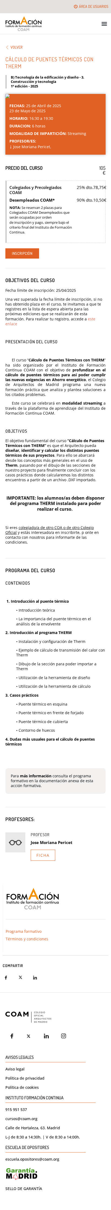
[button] (104, 23)
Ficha (43, 855)
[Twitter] (31, 1036)
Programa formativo (23, 931)
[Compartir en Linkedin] (38, 977)
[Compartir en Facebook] (9, 977)
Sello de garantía (23, 1188)
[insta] (65, 1036)
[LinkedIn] (48, 1036)
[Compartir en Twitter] (24, 977)
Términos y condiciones (27, 938)
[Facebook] (13, 1036)
